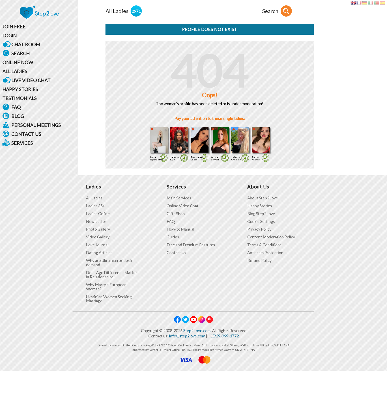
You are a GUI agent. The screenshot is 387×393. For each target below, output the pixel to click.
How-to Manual (180, 229)
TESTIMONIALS (19, 98)
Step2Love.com (197, 330)
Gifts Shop (176, 214)
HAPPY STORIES (20, 89)
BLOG (17, 116)
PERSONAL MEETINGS (36, 125)
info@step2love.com (187, 335)
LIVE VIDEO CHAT (31, 80)
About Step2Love (262, 198)
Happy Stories (259, 206)
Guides (173, 237)
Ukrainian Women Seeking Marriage (109, 299)
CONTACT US (26, 134)
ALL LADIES (14, 71)
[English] (353, 2)
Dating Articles (99, 252)
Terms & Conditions (264, 245)
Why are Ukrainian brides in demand (109, 262)
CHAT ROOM (25, 44)
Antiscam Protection (265, 252)
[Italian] (370, 2)
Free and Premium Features (191, 245)
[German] (364, 2)
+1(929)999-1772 (223, 335)
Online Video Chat (182, 206)
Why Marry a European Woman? (106, 287)
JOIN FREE (14, 26)
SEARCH (20, 53)
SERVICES (22, 143)
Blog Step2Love (261, 214)
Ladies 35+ (95, 206)
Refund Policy (259, 260)
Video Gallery (98, 237)
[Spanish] (382, 2)
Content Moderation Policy (271, 237)
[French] (358, 2)
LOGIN (9, 35)
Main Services (179, 198)
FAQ (16, 107)
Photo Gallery (98, 229)
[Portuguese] (376, 2)
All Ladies (94, 198)
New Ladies (96, 221)
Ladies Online (98, 214)
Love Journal (97, 245)
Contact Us (176, 252)
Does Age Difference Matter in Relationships (111, 274)
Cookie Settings (261, 221)
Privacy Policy (259, 229)
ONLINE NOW (17, 62)
